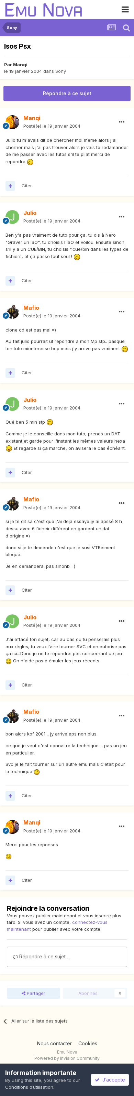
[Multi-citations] (10, 186)
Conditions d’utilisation (29, 1087)
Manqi (20, 64)
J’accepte (112, 1080)
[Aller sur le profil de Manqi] (12, 122)
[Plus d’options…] (122, 122)
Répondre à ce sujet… (43, 956)
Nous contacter (54, 1043)
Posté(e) (51, 126)
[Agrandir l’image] (30, 161)
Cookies (87, 1043)
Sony (60, 71)
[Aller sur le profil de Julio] (12, 217)
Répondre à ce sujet (67, 93)
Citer (27, 185)
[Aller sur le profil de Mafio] (12, 312)
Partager (35, 993)
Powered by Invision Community (67, 1058)
